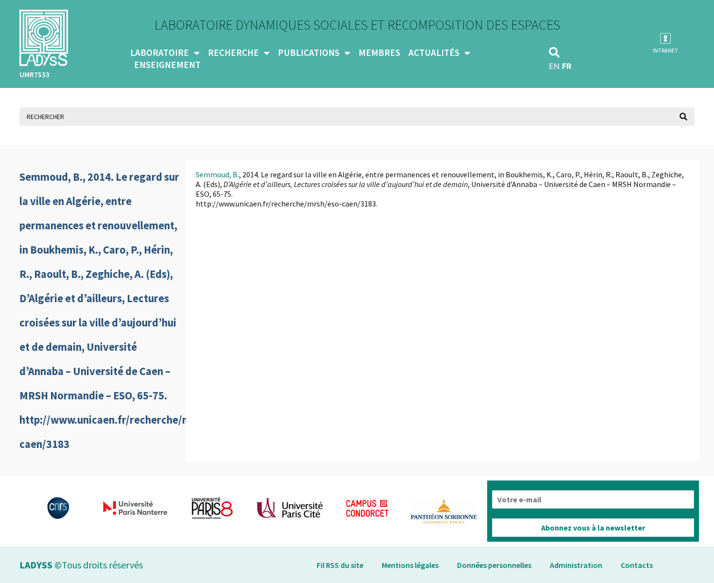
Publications (309, 52)
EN (554, 66)
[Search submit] (683, 116)
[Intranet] (665, 38)
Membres (379, 52)
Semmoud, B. (217, 174)
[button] (554, 52)
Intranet (665, 50)
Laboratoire (159, 52)
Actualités (433, 52)
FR (567, 66)
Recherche (233, 52)
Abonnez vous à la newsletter (593, 527)
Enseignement (167, 64)
